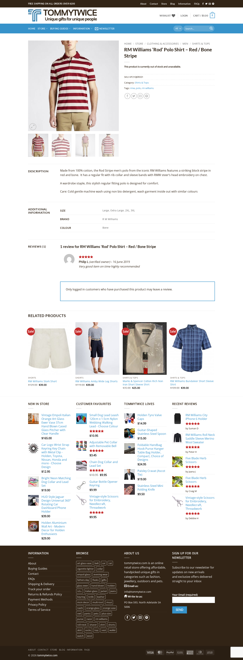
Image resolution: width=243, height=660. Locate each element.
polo (138, 88)
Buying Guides (59, 28)
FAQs (197, 3)
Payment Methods (40, 599)
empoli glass (83, 574)
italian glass (91, 591)
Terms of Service (39, 610)
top (96, 630)
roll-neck (81, 624)
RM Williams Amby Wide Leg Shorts (96, 381)
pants (87, 613)
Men (185, 43)
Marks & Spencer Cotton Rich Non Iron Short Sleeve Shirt (143, 383)
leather (100, 596)
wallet (112, 630)
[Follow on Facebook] (203, 4)
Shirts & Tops (201, 43)
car (103, 563)
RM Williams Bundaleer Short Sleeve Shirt (192, 383)
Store (164, 3)
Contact (154, 3)
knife (91, 596)
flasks (96, 579)
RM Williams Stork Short (42, 381)
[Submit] (211, 29)
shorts (111, 624)
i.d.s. (79, 591)
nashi (80, 608)
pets (96, 613)
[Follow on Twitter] (206, 4)
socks (88, 630)
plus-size (106, 613)
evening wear (101, 574)
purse (80, 619)
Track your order (39, 589)
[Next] (112, 86)
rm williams (148, 88)
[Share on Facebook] (127, 96)
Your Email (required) (185, 594)
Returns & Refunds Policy (45, 594)
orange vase (109, 608)
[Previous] (34, 86)
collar (100, 568)
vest (104, 630)
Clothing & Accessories (163, 43)
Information (184, 3)
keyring (81, 596)
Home (31, 28)
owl (79, 613)
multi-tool (98, 602)
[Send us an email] (210, 4)
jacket (104, 591)
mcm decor (83, 602)
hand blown (97, 585)
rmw (132, 88)
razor (89, 619)
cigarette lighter (85, 568)
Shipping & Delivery (41, 584)
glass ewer (82, 585)
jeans (113, 591)
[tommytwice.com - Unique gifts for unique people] (72, 15)
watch (80, 635)
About (143, 3)
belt (97, 563)
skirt (79, 630)
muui (109, 602)
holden (111, 585)
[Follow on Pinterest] (213, 4)
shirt (102, 624)
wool (89, 635)
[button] (184, 15)
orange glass (92, 608)
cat (110, 563)
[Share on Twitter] (134, 96)
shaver (93, 624)
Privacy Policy (37, 605)
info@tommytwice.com (137, 591)
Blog (172, 3)
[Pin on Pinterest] (147, 96)
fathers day (83, 579)
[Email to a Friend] (140, 96)
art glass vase (84, 563)
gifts (104, 579)
